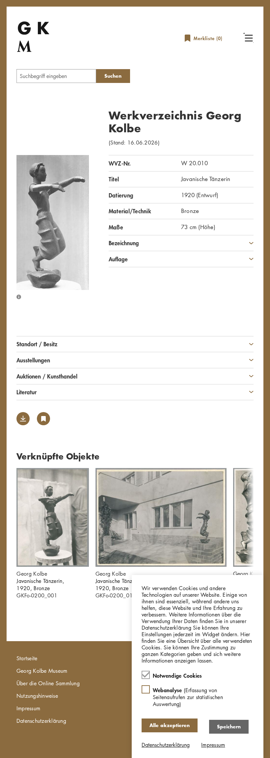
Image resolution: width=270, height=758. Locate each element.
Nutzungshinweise (37, 695)
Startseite (27, 658)
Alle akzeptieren (169, 725)
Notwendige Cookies (177, 675)
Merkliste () (208, 38)
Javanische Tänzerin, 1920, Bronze (40, 584)
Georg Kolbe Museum (42, 670)
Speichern (229, 726)
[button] (249, 38)
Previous (7, 517)
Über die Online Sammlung (48, 683)
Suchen (113, 75)
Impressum (28, 708)
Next (263, 517)
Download (23, 418)
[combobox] (56, 76)
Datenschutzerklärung (41, 720)
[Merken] (43, 418)
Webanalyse (188, 697)
